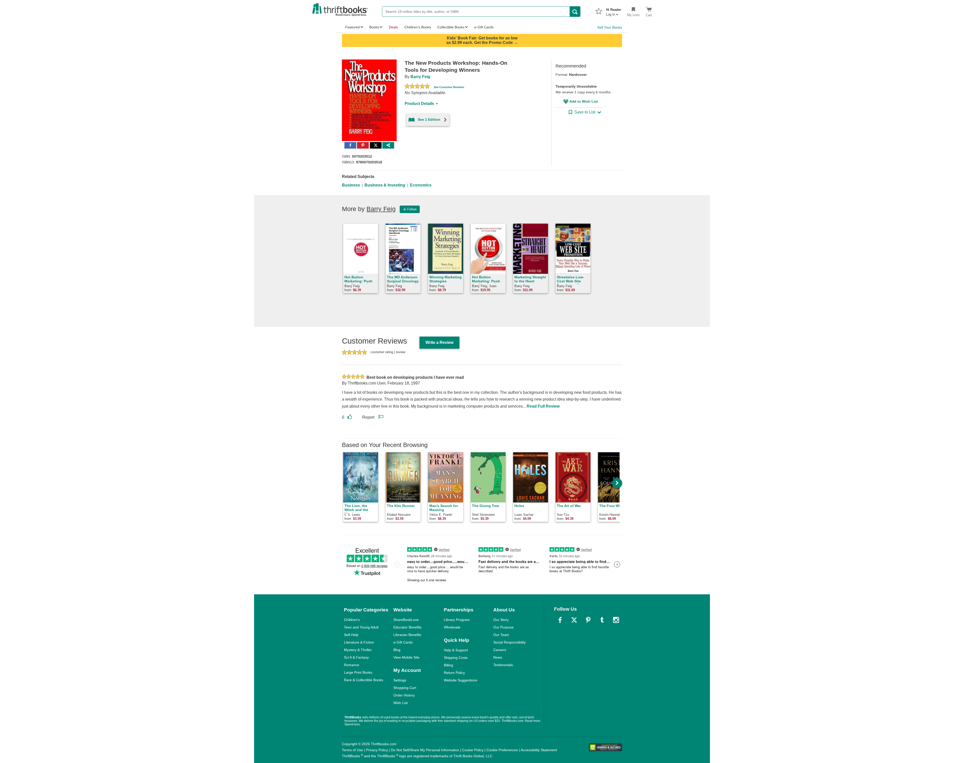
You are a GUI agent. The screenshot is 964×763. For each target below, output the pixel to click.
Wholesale (452, 627)
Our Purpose (503, 627)
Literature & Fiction (359, 642)
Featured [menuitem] (352, 27)
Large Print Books (358, 672)
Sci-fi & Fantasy (356, 657)
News (497, 657)
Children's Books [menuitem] (417, 27)
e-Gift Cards (403, 642)
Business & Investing (385, 185)
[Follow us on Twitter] (574, 620)
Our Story (501, 620)
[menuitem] (613, 10)
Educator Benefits (407, 627)
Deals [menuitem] (393, 27)
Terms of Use (352, 750)
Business (351, 185)
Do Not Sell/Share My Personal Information (425, 750)
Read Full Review (543, 406)
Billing (448, 665)
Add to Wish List (583, 101)
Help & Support (456, 650)
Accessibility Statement (539, 750)
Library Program (457, 620)
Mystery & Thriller (358, 650)
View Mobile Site (406, 657)
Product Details (419, 103)
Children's (352, 620)
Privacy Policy (377, 750)
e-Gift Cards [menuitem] (484, 27)
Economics (421, 185)
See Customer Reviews (449, 87)
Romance (351, 665)
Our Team (501, 635)
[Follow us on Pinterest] (588, 620)
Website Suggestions (460, 680)
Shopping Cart (404, 688)
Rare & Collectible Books (363, 680)
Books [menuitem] (374, 27)
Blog (396, 650)
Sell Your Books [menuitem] (609, 27)
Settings (399, 680)
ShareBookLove (406, 620)
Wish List (400, 703)
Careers (499, 650)
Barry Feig (420, 77)
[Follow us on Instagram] (616, 620)
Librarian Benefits (407, 635)
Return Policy (454, 673)
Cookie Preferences (502, 750)
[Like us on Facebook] (560, 620)
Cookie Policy (473, 750)
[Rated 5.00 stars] (417, 87)
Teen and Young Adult (361, 627)
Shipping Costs (456, 658)
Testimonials (503, 665)
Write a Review (439, 342)
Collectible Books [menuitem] (450, 27)
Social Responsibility (509, 642)
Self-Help (351, 635)
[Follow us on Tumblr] (602, 620)
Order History (404, 695)
